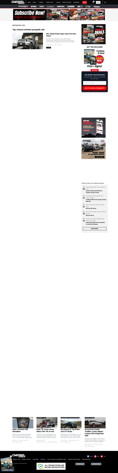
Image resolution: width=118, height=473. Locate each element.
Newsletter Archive (74, 459)
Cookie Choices (96, 464)
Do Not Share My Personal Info (56, 459)
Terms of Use (16, 459)
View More (94, 228)
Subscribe (76, 2)
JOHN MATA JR (89, 444)
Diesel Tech (49, 2)
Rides (34, 2)
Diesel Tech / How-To (74, 417)
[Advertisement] (93, 397)
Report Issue (80, 464)
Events (58, 2)
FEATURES (39, 417)
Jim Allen (14, 440)
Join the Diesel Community (94, 88)
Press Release (86, 459)
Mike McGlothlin (41, 440)
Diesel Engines (64, 417)
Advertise (35, 459)
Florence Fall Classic (91, 208)
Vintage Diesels (24, 417)
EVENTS (49, 47)
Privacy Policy (26, 459)
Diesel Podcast (66, 2)
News (29, 2)
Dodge (92, 417)
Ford (44, 417)
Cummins (87, 417)
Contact (43, 459)
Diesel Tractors (16, 417)
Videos (41, 2)
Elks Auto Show (90, 215)
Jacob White (49, 44)
